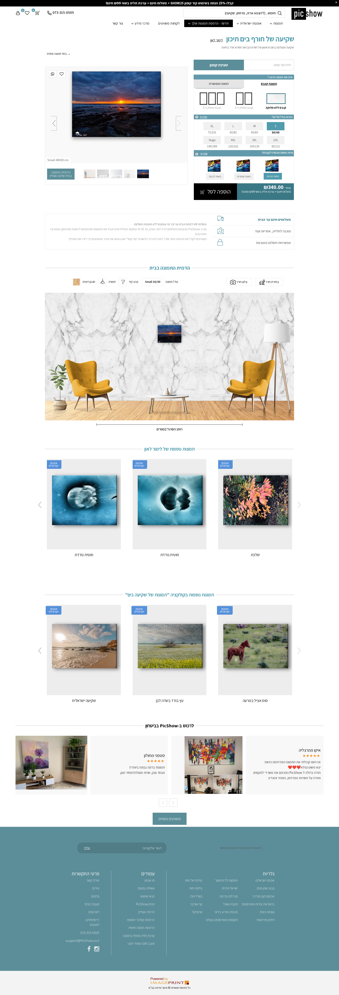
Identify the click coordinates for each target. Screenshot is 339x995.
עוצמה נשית (267, 912)
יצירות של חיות (193, 880)
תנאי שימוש (147, 896)
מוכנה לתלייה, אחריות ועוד (273, 231)
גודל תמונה (171, 281)
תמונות (278, 23)
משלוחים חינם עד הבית (274, 219)
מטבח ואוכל (230, 904)
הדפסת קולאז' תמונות (141, 919)
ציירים (95, 888)
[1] (143, 174)
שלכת (255, 554)
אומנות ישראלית (251, 23)
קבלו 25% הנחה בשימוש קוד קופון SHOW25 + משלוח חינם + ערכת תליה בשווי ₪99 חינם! (169, 3)
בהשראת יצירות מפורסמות (258, 904)
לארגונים (93, 912)
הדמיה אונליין (147, 912)
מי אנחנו (149, 880)
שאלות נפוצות (146, 888)
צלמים (95, 896)
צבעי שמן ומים (265, 888)
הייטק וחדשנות (265, 919)
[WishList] (61, 74)
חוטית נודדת (169, 554)
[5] (90, 174)
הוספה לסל (218, 191)
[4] (103, 174)
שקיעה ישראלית (84, 700)
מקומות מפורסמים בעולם (222, 919)
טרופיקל (197, 912)
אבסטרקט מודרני (263, 896)
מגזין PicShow (145, 904)
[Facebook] (89, 950)
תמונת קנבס (269, 84)
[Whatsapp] (52, 74)
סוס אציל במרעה (255, 700)
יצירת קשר (92, 880)
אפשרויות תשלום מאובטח (273, 243)
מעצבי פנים (92, 904)
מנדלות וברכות (229, 896)
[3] (116, 174)
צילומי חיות (195, 888)
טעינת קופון (219, 65)
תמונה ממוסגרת (219, 83)
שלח (87, 847)
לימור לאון (216, 40)
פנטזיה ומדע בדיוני (226, 912)
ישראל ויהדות (230, 888)
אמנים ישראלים (265, 880)
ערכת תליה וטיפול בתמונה (139, 935)
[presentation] (179, 123)
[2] (130, 174)
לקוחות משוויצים (169, 23)
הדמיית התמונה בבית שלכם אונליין (61, 174)
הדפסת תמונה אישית (141, 927)
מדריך (203, 117)
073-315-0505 (63, 12)
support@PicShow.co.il (82, 940)
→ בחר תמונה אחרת (58, 54)
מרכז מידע (142, 23)
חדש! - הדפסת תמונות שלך (210, 23)
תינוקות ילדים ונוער (226, 880)
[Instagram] (96, 950)
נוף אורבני (196, 904)
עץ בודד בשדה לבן (169, 700)
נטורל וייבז (196, 896)
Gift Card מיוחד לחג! (141, 943)
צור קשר (117, 23)
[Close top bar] (336, 2)
